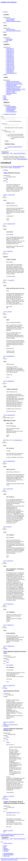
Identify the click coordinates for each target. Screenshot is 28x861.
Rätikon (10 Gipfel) (10, 91)
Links (4, 97)
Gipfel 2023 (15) (10, 52)
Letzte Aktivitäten (10, 20)
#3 (4, 252)
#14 (4, 605)
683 (7, 739)
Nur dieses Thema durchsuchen (16, 134)
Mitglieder (5, 99)
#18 (4, 723)
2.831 (7, 737)
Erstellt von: (4, 123)
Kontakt (5, 845)
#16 (4, 647)
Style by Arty (6, 856)
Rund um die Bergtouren (18, 166)
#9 (4, 441)
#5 (4, 312)
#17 (4, 686)
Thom (5, 651)
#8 (4, 416)
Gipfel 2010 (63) (10, 69)
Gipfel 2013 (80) (10, 65)
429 (7, 179)
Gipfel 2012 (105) (10, 66)
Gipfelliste (5, 41)
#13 (4, 562)
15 (6, 182)
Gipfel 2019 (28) (10, 57)
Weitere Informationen (22, 159)
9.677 (7, 662)
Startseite (5, 11)
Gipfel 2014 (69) (10, 64)
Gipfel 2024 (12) (10, 51)
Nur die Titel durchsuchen (15, 121)
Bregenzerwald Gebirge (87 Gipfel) (14, 84)
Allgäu (7, 742)
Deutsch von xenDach (9, 859)
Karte (4, 95)
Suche (4, 98)
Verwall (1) (8, 94)
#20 (4, 831)
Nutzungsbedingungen (8, 853)
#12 (4, 528)
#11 (4, 490)
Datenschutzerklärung (8, 854)
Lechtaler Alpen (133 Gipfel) (12, 88)
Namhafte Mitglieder (11, 106)
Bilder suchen (9, 39)
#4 (4, 281)
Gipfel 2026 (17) (10, 48)
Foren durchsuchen (10, 18)
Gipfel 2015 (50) (10, 62)
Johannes (5, 724)
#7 (4, 382)
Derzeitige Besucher (11, 109)
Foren (4, 22)
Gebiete (5, 74)
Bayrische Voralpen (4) (11, 93)
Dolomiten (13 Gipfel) (11, 85)
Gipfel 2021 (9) (9, 55)
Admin (10, 167)
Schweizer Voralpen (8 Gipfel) (13, 90)
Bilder (4, 32)
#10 (4, 462)
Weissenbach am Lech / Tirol (12, 812)
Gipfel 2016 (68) (10, 61)
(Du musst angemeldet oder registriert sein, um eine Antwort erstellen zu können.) (12, 835)
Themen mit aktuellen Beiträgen (13, 21)
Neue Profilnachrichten (11, 111)
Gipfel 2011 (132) (10, 68)
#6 (4, 357)
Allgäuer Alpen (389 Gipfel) (12, 81)
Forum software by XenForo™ (14, 858)
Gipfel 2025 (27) (10, 49)
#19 (4, 797)
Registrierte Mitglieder (11, 107)
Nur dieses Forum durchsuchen (16, 135)
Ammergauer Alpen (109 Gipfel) (13, 82)
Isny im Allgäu (9, 665)
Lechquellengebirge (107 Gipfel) (13, 86)
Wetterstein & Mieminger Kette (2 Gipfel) (15, 89)
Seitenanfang (6, 849)
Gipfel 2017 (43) (10, 60)
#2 (4, 225)
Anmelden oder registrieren (9, 2)
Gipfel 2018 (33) (10, 58)
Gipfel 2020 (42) (10, 56)
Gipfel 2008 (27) (10, 71)
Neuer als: (4, 130)
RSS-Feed (5, 851)
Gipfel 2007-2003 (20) (11, 73)
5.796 (7, 659)
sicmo (5, 691)
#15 (4, 626)
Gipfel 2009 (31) (10, 70)
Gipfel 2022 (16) (10, 53)
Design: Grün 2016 (7, 843)
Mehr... (6, 148)
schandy (5, 801)
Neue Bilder (9, 40)
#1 (4, 196)
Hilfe (4, 847)
